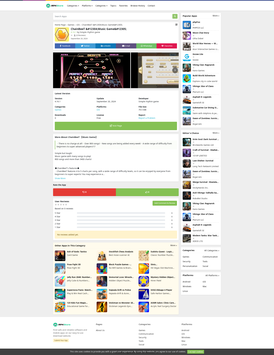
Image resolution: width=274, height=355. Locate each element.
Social (205, 266)
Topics (113, 5)
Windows (187, 286)
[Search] (175, 16)
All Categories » (211, 250)
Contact (151, 5)
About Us (100, 330)
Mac (205, 286)
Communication (210, 256)
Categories (72, 5)
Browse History (138, 5)
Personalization (190, 266)
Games (71, 24)
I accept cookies (195, 351)
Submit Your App (61, 340)
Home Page (60, 24)
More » (173, 245)
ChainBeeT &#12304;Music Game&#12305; (102, 24)
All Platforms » (212, 275)
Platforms (86, 5)
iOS (78, 24)
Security (186, 261)
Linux (185, 291)
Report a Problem (147, 118)
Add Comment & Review (164, 203)
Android (186, 281)
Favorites (123, 5)
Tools (205, 261)
